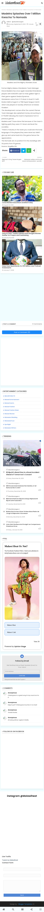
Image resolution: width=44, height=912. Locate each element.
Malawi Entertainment (12, 399)
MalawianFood (9, 421)
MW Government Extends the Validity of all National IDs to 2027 (21, 487)
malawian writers (10, 428)
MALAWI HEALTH (10, 396)
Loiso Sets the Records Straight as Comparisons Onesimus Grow (23, 525)
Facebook (16, 151)
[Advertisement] (22, 298)
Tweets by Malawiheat (10, 860)
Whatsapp (28, 150)
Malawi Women (10, 414)
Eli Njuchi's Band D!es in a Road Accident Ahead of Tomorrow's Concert (22, 473)
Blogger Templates (25, 904)
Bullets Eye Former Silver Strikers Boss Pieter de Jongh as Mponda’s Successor (22, 512)
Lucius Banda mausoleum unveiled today (17, 202)
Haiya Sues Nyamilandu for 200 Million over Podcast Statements (21, 267)
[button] (42, 3)
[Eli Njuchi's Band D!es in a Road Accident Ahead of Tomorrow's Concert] (22, 453)
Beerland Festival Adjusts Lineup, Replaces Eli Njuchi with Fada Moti (22, 500)
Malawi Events (9, 403)
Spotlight (8, 424)
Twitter (23, 150)
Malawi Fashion (10, 407)
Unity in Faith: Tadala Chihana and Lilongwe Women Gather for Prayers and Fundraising (21, 234)
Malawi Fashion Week (12, 410)
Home (4, 10)
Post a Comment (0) (22, 332)
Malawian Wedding (11, 417)
